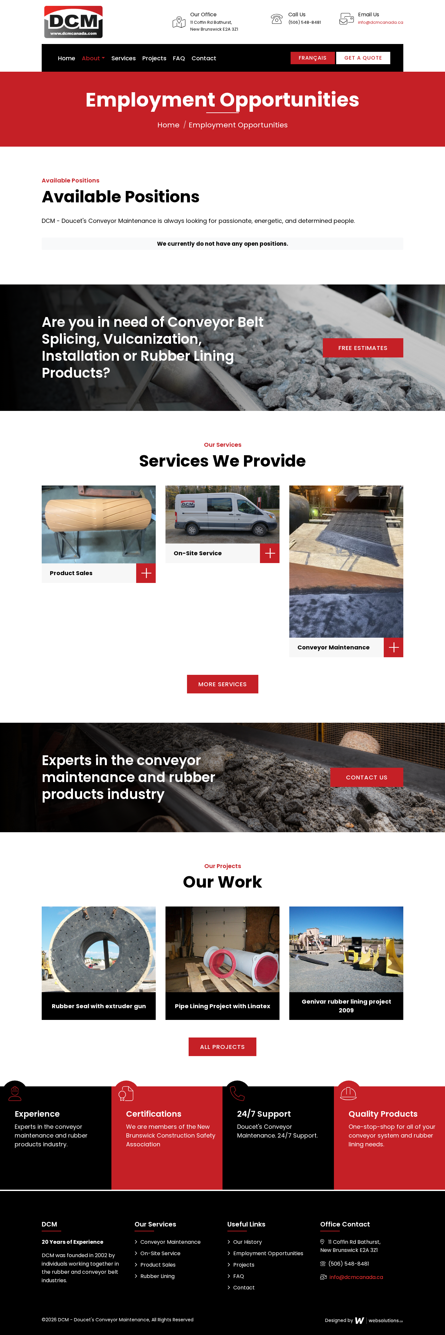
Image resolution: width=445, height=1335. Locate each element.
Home (66, 58)
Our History (247, 1242)
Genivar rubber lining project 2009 (346, 1005)
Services (123, 58)
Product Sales (71, 573)
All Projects (222, 1047)
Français (313, 58)
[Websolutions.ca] (378, 1320)
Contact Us (367, 777)
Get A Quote (363, 58)
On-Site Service (198, 553)
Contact (204, 58)
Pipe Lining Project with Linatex (222, 1006)
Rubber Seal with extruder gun (99, 1006)
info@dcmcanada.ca (380, 22)
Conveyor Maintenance (333, 647)
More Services (222, 684)
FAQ (179, 58)
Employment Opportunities (268, 1253)
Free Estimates (363, 348)
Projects (154, 58)
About (91, 58)
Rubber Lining (157, 1276)
